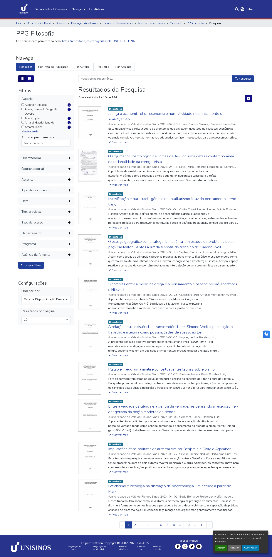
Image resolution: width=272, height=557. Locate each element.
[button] (23, 9)
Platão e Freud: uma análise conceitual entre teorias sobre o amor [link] (162, 369)
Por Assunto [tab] (123, 67)
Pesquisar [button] (244, 79)
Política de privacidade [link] (123, 548)
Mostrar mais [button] (29, 131)
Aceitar (221, 547)
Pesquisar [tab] (25, 67)
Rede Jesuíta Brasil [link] (39, 23)
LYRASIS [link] (143, 543)
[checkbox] (22, 104)
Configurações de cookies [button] (74, 548)
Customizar (250, 547)
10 (188, 525)
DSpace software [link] (92, 543)
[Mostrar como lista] (22, 78)
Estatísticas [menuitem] (96, 9)
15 (202, 525)
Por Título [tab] (103, 67)
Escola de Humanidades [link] (118, 23)
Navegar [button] (77, 9)
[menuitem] (78, 9)
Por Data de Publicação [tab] (53, 67)
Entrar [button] (250, 9)
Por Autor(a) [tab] (82, 67)
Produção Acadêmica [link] (84, 23)
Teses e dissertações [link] (151, 23)
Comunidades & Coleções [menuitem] (51, 9)
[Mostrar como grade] (30, 78)
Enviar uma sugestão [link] (157, 548)
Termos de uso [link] (141, 548)
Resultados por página (38, 311)
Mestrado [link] (176, 23)
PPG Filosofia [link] (195, 23)
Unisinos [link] (61, 23)
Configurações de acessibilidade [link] (99, 548)
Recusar (234, 547)
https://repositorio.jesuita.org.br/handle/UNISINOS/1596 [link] (98, 41)
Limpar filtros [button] (32, 265)
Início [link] (19, 23)
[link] (31, 545)
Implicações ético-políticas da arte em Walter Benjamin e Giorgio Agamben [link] (169, 448)
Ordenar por (30, 291)
